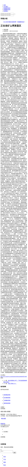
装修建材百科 (6, 9)
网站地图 (3, 418)
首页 (4, 5)
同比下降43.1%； (12, 383)
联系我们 (5, 11)
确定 (15, 452)
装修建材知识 (6, 8)
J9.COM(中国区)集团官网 (9, 21)
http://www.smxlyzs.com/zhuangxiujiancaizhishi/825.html (14, 376)
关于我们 (5, 6)
